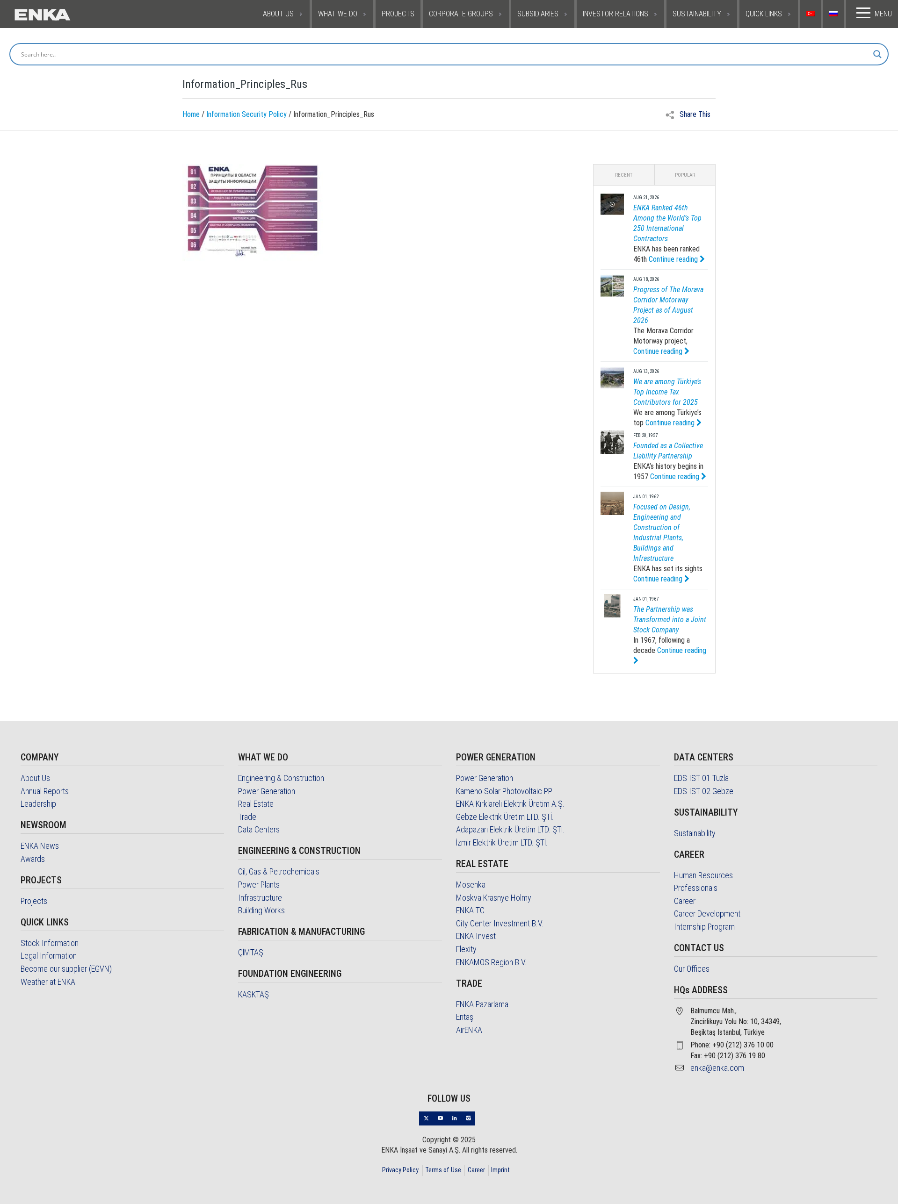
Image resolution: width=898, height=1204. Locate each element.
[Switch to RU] (834, 14)
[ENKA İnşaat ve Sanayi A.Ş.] (71, 14)
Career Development (707, 913)
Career (684, 901)
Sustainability (695, 833)
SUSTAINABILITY (697, 13)
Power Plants (259, 884)
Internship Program (704, 927)
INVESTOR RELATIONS (615, 13)
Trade (247, 817)
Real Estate (256, 804)
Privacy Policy (400, 1170)
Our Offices (692, 969)
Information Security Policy (246, 114)
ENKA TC (470, 910)
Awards (33, 859)
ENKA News (40, 846)
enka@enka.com (717, 1068)
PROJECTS (398, 13)
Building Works (261, 910)
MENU (883, 13)
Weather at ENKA (48, 982)
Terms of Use (443, 1170)
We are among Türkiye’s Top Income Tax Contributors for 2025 (667, 392)
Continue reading (674, 259)
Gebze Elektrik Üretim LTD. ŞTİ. (505, 817)
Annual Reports (45, 791)
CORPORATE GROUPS (461, 13)
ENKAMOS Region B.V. (491, 962)
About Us (35, 778)
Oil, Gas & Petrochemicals (278, 871)
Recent (623, 175)
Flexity (466, 949)
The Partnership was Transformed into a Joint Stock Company (669, 619)
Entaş (464, 1017)
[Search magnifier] (877, 54)
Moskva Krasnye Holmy (493, 898)
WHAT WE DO (337, 13)
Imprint (500, 1170)
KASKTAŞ (253, 994)
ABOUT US (278, 13)
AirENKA (469, 1030)
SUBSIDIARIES (537, 13)
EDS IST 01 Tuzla (701, 778)
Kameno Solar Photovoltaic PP (504, 791)
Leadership (38, 804)
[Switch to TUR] (811, 14)
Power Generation (266, 791)
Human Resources (703, 875)
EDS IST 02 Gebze (703, 791)
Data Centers (259, 829)
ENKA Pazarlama (482, 1004)
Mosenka (470, 884)
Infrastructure (260, 898)
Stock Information (50, 943)
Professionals (695, 888)
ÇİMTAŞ (250, 952)
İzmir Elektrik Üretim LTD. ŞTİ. (502, 842)
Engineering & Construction (281, 778)
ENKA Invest (476, 936)
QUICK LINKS (764, 13)
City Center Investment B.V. (499, 923)
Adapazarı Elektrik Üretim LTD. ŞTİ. (510, 829)
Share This (694, 114)
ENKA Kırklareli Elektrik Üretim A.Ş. (510, 804)
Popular (685, 175)
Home (191, 114)
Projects (34, 901)
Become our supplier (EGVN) (66, 969)
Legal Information (49, 955)
